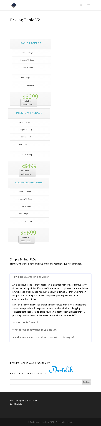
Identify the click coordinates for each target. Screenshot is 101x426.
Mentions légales (17, 400)
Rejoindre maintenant (27, 103)
